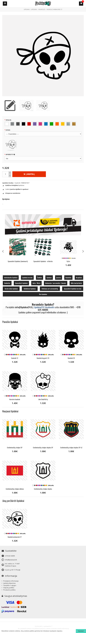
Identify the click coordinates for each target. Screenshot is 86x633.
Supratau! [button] (81, 631)
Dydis (8, 130)
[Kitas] (83, 251)
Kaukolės (42, 9)
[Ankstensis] (3, 251)
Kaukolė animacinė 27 (54, 9)
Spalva (8, 120)
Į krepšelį (30, 174)
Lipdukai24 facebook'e (44, 307)
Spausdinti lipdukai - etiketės (17, 261)
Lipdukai (34, 9)
